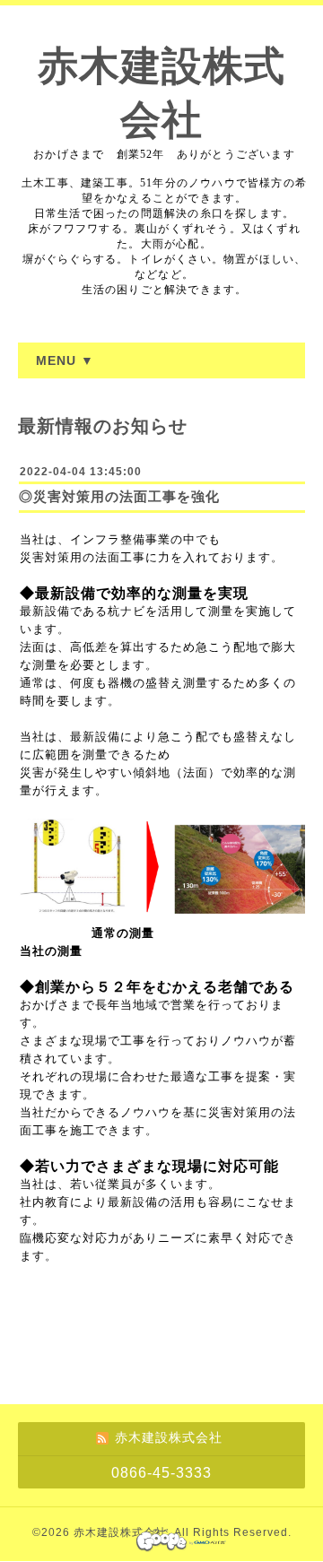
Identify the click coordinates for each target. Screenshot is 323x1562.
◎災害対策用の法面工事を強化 (119, 496)
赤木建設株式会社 (120, 1532)
